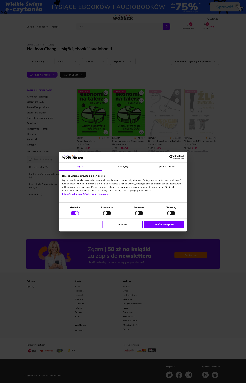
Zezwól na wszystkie (163, 224)
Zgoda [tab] (80, 166)
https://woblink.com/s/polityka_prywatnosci (85, 194)
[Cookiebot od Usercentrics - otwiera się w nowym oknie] (171, 157)
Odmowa (122, 224)
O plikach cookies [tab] (166, 166)
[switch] (107, 213)
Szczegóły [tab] (123, 166)
